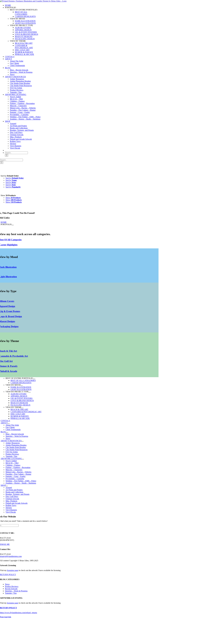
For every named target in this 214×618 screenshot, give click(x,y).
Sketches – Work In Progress (16, 591)
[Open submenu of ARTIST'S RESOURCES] (23, 441)
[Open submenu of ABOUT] (9, 423)
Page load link (5, 617)
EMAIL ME (5, 544)
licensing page (12, 570)
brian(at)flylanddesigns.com (11, 556)
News (7, 584)
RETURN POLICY (8, 575)
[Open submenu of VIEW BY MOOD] (22, 385)
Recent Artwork (11, 589)
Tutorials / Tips (11, 593)
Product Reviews (11, 586)
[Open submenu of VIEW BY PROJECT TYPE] (30, 392)
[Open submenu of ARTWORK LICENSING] (23, 459)
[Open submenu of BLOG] (7, 432)
